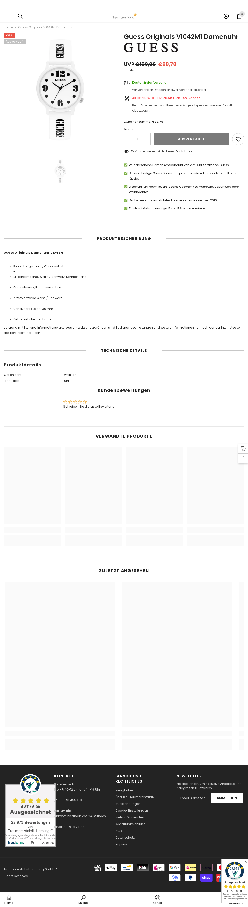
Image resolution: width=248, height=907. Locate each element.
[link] (32, 530)
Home (8, 27)
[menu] (6, 16)
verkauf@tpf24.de (70, 827)
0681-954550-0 (69, 800)
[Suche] (20, 16)
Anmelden (227, 798)
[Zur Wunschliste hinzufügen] (238, 139)
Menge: (129, 129)
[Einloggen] (226, 16)
